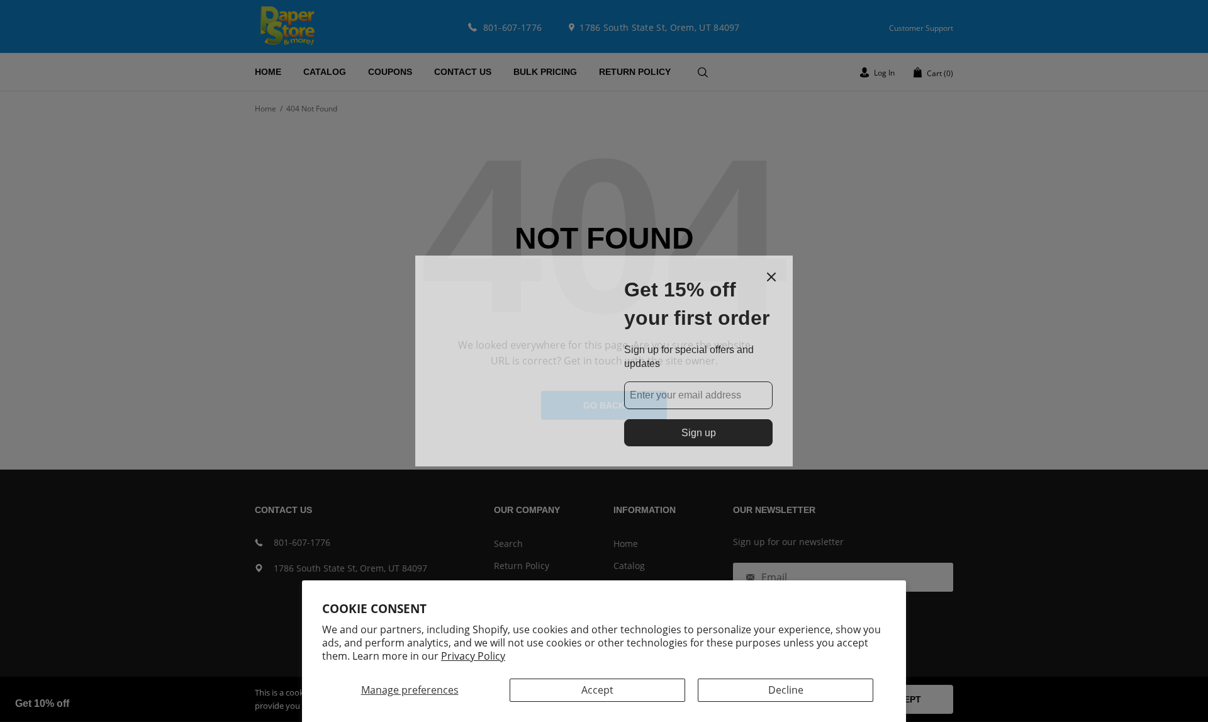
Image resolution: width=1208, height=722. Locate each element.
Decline (785, 690)
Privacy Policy (473, 656)
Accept (597, 690)
